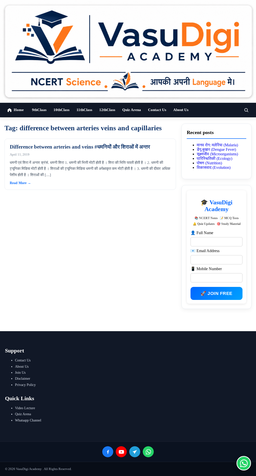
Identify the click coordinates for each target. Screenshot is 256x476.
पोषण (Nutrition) (209, 163)
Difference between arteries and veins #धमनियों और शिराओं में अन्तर (80, 147)
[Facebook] (107, 451)
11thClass (84, 110)
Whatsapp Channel (28, 420)
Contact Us (157, 110)
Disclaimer (22, 378)
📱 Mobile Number (206, 269)
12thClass (107, 110)
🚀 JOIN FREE (216, 293)
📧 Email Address (205, 251)
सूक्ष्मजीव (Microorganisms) (217, 154)
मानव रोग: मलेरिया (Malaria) (217, 145)
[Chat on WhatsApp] (243, 463)
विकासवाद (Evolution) (213, 167)
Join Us (20, 372)
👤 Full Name (201, 233)
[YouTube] (121, 451)
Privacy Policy (25, 385)
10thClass (62, 110)
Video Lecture (25, 408)
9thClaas (39, 110)
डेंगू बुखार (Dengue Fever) (216, 149)
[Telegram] (134, 451)
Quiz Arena (131, 110)
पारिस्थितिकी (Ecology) (214, 158)
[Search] (246, 110)
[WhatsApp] (148, 451)
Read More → (20, 183)
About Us (180, 110)
